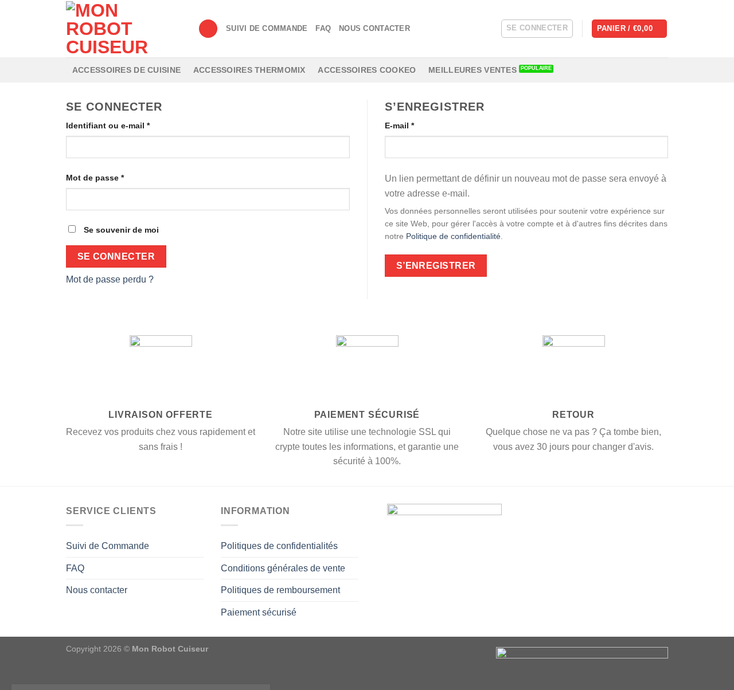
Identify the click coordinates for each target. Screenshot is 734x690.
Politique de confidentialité (453, 236)
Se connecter (116, 256)
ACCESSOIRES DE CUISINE (126, 70)
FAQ (323, 28)
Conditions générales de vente (283, 568)
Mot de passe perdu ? (110, 279)
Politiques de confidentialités (279, 546)
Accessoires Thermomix (249, 70)
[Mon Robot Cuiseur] (123, 28)
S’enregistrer (436, 265)
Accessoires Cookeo (367, 70)
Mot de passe (95, 177)
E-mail (399, 125)
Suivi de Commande (266, 28)
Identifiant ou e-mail (108, 125)
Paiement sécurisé (258, 612)
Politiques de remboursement (280, 590)
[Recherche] (208, 28)
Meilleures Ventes (472, 70)
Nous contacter (374, 28)
